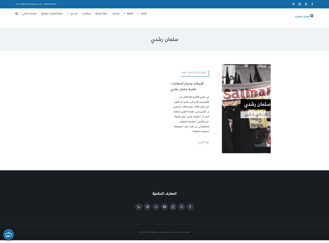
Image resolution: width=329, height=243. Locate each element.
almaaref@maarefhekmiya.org (28, 4)
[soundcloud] (156, 206)
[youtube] (164, 206)
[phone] (138, 206)
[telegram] (147, 206)
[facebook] (190, 206)
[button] (16, 12)
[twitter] (181, 206)
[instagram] (173, 206)
